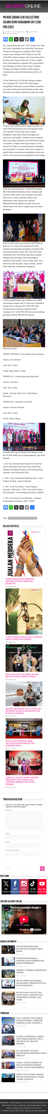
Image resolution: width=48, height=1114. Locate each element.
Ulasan (9, 810)
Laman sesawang (12, 850)
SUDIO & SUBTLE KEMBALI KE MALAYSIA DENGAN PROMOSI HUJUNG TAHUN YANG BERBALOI (30, 1065)
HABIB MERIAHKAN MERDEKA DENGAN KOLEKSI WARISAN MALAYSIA (20, 581)
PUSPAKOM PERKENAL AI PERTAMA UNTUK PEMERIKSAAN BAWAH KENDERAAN (30, 960)
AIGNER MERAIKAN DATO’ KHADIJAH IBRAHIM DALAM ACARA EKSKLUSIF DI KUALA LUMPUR (23, 711)
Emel (8, 842)
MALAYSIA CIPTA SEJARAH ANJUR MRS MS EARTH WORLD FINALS (22, 675)
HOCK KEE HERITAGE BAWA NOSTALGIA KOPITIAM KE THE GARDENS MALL (20, 743)
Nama (8, 834)
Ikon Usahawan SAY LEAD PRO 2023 (22, 518)
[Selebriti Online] (24, 6)
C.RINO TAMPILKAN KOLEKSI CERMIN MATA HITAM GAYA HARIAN (24, 638)
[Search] (42, 868)
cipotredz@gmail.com (17, 1103)
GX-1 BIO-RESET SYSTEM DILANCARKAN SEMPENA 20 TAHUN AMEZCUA (31, 1053)
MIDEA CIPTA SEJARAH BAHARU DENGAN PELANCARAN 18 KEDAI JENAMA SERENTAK (30, 1077)
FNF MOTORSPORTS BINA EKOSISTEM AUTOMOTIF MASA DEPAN (29, 949)
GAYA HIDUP (33, 32)
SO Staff (8, 32)
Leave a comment (11, 33)
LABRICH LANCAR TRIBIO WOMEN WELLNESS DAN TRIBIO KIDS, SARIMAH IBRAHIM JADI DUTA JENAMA (22, 780)
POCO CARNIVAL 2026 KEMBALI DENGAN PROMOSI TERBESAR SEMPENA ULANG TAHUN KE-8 (29, 1020)
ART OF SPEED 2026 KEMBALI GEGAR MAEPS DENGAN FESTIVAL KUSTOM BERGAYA (31, 983)
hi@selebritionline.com (38, 1103)
